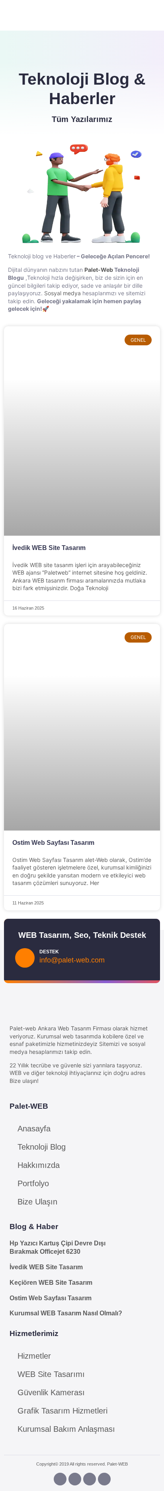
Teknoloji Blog (42, 1146)
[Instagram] (74, 1479)
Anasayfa (34, 1128)
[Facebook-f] (60, 1479)
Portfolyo (33, 1183)
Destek (49, 952)
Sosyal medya (62, 293)
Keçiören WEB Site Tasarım (51, 1282)
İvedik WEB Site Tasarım (49, 547)
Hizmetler (34, 1356)
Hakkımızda (39, 1165)
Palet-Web (98, 269)
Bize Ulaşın (37, 1201)
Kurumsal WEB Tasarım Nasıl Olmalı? (66, 1313)
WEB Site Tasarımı (51, 1374)
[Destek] (25, 958)
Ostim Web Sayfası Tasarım (53, 842)
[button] (120, 13)
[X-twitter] (104, 1479)
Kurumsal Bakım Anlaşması (66, 1429)
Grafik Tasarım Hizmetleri (62, 1410)
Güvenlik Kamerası (51, 1392)
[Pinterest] (89, 1479)
